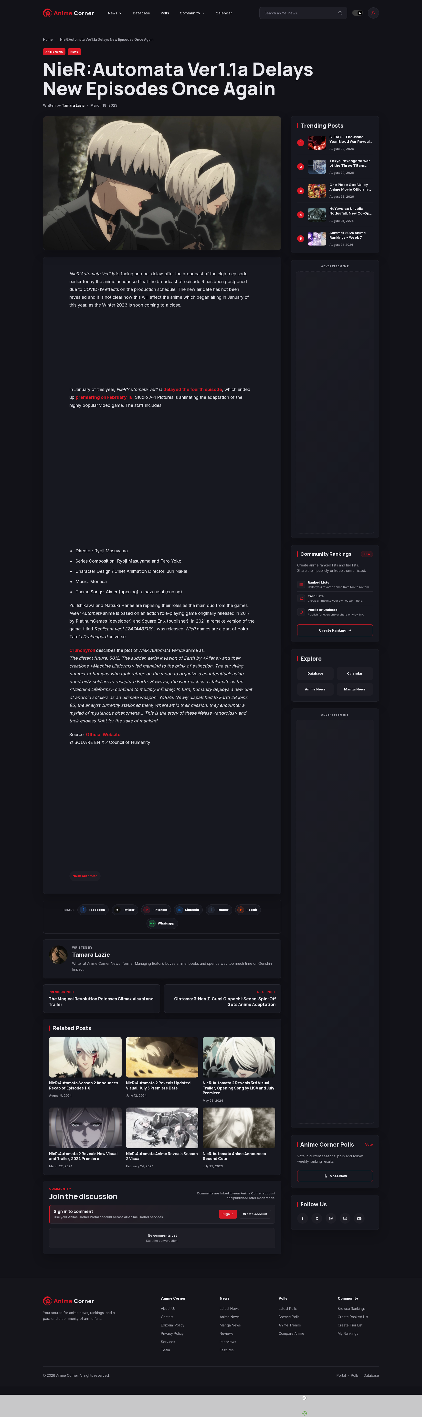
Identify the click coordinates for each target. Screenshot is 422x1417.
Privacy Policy (172, 1333)
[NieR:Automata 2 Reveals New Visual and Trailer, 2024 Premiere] (85, 1128)
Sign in (227, 1214)
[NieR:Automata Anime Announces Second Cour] (239, 1128)
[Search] (340, 13)
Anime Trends (290, 1325)
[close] (213, 1398)
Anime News (54, 51)
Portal (341, 1375)
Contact (167, 1317)
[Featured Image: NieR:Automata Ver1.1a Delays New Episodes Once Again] (162, 183)
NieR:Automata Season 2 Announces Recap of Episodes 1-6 (83, 1085)
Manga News (355, 689)
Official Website (103, 734)
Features (227, 1350)
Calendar (224, 13)
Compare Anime (291, 1333)
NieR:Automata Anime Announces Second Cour (234, 1156)
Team (165, 1350)
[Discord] (359, 1218)
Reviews (226, 1333)
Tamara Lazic (73, 105)
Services (168, 1342)
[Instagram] (331, 1218)
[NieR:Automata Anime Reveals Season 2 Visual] (162, 1128)
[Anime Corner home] (68, 13)
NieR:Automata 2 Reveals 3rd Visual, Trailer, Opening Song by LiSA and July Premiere (238, 1088)
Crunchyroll (82, 650)
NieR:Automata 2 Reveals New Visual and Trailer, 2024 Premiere (83, 1156)
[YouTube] (345, 1218)
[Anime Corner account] (373, 13)
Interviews (228, 1342)
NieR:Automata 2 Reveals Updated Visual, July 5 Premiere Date (158, 1085)
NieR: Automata (85, 876)
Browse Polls (289, 1317)
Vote (369, 1144)
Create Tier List (350, 1325)
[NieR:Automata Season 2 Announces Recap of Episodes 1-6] (85, 1057)
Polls (165, 13)
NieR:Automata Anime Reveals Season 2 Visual (162, 1156)
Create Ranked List (353, 1317)
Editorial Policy (172, 1325)
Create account (255, 1214)
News (74, 51)
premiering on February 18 (104, 397)
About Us (168, 1308)
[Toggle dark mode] (357, 13)
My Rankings (348, 1333)
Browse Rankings (352, 1308)
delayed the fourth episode (192, 389)
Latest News (229, 1308)
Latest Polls (288, 1308)
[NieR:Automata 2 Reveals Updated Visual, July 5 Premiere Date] (162, 1057)
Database (141, 13)
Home (48, 39)
